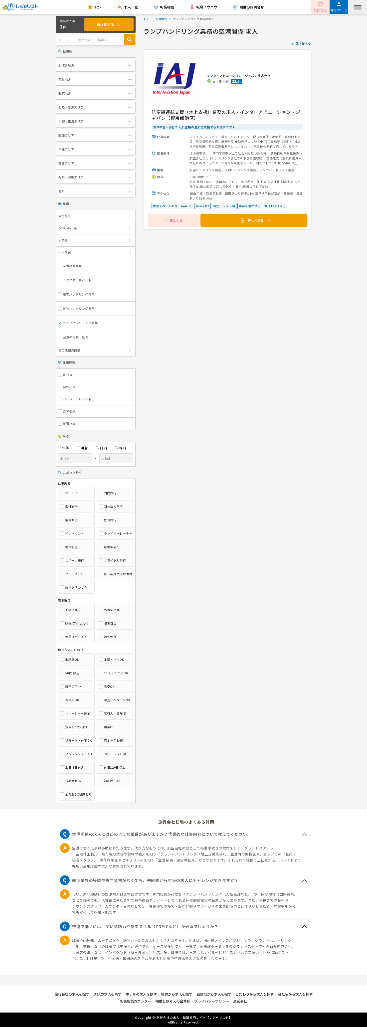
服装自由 (110, 623)
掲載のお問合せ (251, 6)
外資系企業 (112, 610)
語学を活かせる (76, 587)
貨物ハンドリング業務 (79, 308)
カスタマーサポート (77, 280)
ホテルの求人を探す (141, 994)
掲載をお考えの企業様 (172, 1001)
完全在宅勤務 (113, 740)
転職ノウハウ (206, 6)
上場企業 (71, 610)
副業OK (109, 727)
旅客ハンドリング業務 (79, 294)
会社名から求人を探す (295, 994)
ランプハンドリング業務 (80, 323)
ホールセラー (74, 493)
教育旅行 (110, 520)
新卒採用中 (73, 686)
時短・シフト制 (115, 754)
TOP (98, 6)
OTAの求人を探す (107, 994)
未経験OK (72, 660)
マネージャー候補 (77, 713)
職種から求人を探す (176, 994)
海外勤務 (110, 637)
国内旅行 (110, 493)
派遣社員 (69, 424)
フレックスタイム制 (78, 754)
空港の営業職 (72, 266)
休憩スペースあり (77, 637)
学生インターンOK (117, 700)
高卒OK (109, 686)
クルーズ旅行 (74, 574)
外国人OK (72, 700)
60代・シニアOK (116, 673)
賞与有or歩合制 (76, 727)
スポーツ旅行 (74, 560)
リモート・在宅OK (78, 740)
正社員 (67, 375)
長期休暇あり (74, 781)
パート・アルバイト (77, 399)
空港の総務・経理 (75, 337)
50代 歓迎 (72, 673)
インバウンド (74, 533)
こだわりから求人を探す (254, 994)
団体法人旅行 (113, 507)
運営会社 (240, 1001)
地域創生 (71, 547)
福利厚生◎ (112, 781)
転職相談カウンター (135, 1001)
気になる (320, 9)
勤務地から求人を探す (213, 994)
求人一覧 (131, 6)
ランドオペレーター (117, 533)
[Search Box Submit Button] (129, 39)
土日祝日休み (74, 767)
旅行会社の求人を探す (71, 994)
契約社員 (69, 387)
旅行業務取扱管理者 (117, 574)
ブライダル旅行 (115, 560)
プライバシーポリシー (211, 1001)
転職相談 (167, 6)
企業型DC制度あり (78, 794)
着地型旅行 (112, 547)
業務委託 (69, 411)
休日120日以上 (115, 767)
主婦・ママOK (114, 660)
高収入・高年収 (115, 713)
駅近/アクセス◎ (77, 623)
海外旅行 (71, 507)
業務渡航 (71, 520)
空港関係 (161, 19)
